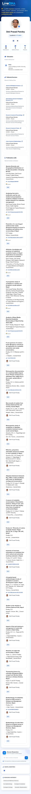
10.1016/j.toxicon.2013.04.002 (15, 592)
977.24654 (18, 35)
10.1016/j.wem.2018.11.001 (14, 390)
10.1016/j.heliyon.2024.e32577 (15, 237)
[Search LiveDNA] (26, 757)
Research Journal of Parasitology (14, 115)
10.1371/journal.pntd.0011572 (15, 331)
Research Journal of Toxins (13, 128)
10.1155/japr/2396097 (13, 181)
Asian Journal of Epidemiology (13, 141)
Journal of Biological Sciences (13, 85)
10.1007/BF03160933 (13, 709)
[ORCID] (17, 40)
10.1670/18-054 (12, 358)
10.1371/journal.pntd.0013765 (15, 212)
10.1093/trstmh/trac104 (14, 270)
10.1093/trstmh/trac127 (14, 305)
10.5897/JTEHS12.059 (13, 564)
